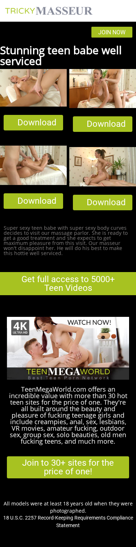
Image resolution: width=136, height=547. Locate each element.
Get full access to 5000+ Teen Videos (68, 283)
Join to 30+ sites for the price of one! (68, 467)
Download (37, 122)
